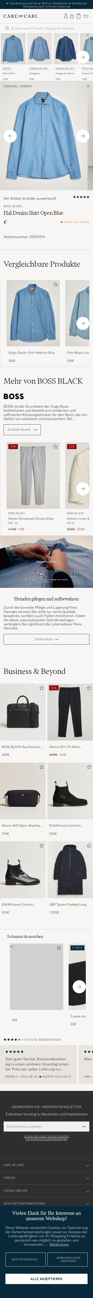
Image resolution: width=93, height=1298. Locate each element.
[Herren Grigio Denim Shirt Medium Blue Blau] (13, 49)
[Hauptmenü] (86, 16)
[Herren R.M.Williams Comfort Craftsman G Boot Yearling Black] (23, 869)
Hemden (26, 86)
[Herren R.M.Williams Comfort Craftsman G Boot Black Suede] (70, 791)
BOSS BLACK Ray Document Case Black (22, 747)
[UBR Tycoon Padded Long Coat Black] (70, 901)
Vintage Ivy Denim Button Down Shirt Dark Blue (65, 73)
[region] (46, 1064)
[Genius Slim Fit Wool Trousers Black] (70, 743)
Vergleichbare (42, 264)
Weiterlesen (59, 1244)
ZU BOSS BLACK (19, 429)
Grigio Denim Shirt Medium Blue (31, 353)
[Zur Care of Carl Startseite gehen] (21, 16)
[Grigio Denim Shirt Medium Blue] (33, 349)
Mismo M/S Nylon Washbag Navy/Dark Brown (22, 826)
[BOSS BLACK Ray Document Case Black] (23, 743)
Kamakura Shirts (39, 69)
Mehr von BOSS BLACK (43, 381)
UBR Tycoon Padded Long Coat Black (67, 904)
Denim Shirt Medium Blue (9, 73)
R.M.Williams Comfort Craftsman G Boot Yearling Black (21, 904)
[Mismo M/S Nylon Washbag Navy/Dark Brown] (23, 822)
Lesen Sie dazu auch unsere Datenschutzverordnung (46, 1138)
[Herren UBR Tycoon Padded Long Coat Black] (70, 869)
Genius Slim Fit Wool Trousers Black (64, 747)
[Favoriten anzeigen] (71, 16)
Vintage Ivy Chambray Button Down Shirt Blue (38, 73)
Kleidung (10, 86)
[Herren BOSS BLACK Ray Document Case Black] (23, 712)
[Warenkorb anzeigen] (78, 16)
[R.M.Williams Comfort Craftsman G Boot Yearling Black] (23, 901)
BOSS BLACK (13, 206)
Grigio (7, 68)
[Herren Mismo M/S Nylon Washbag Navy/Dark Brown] (23, 791)
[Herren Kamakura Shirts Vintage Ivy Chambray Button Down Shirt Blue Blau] (39, 49)
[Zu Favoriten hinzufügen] (55, 285)
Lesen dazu (44, 639)
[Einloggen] (65, 16)
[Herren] (36, 977)
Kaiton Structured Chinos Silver (31, 519)
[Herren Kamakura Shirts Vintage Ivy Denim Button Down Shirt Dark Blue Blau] (66, 49)
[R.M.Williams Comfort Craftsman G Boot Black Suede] (70, 822)
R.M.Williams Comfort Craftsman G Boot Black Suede (66, 826)
